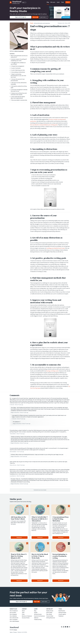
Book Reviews (62, 610)
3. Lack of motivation (16, 68)
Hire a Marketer (13, 616)
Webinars (36, 617)
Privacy (15, 632)
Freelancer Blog (38, 619)
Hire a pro (52, 2)
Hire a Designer (13, 614)
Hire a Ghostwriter (14, 617)
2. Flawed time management (17, 66)
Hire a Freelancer (14, 610)
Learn (58, 2)
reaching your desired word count (55, 248)
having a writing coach (52, 371)
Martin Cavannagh (19, 51)
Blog (48, 2)
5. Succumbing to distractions (18, 72)
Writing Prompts (62, 612)
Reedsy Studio (49, 610)
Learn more (43, 17)
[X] (61, 627)
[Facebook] (67, 627)
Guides (35, 612)
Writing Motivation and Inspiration (42, 23)
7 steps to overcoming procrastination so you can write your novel (18, 76)
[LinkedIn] (65, 627)
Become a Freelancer (27, 616)
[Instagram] (63, 627)
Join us (67, 2)
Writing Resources (50, 617)
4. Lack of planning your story (18, 70)
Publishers (61, 616)
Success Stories (25, 617)
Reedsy (15, 629)
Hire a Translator (14, 619)
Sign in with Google (20, 17)
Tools (62, 2)
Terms (11, 632)
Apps (23, 2)
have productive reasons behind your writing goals (44, 125)
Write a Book (49, 612)
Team (23, 612)
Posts (31, 23)
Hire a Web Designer (14, 621)
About (23, 610)
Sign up (34, 17)
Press (23, 614)
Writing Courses (38, 614)
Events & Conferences (39, 616)
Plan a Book (49, 614)
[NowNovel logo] (11, 2)
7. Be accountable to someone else (19, 100)
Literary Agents (62, 614)
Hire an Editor (13, 612)
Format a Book (49, 616)
